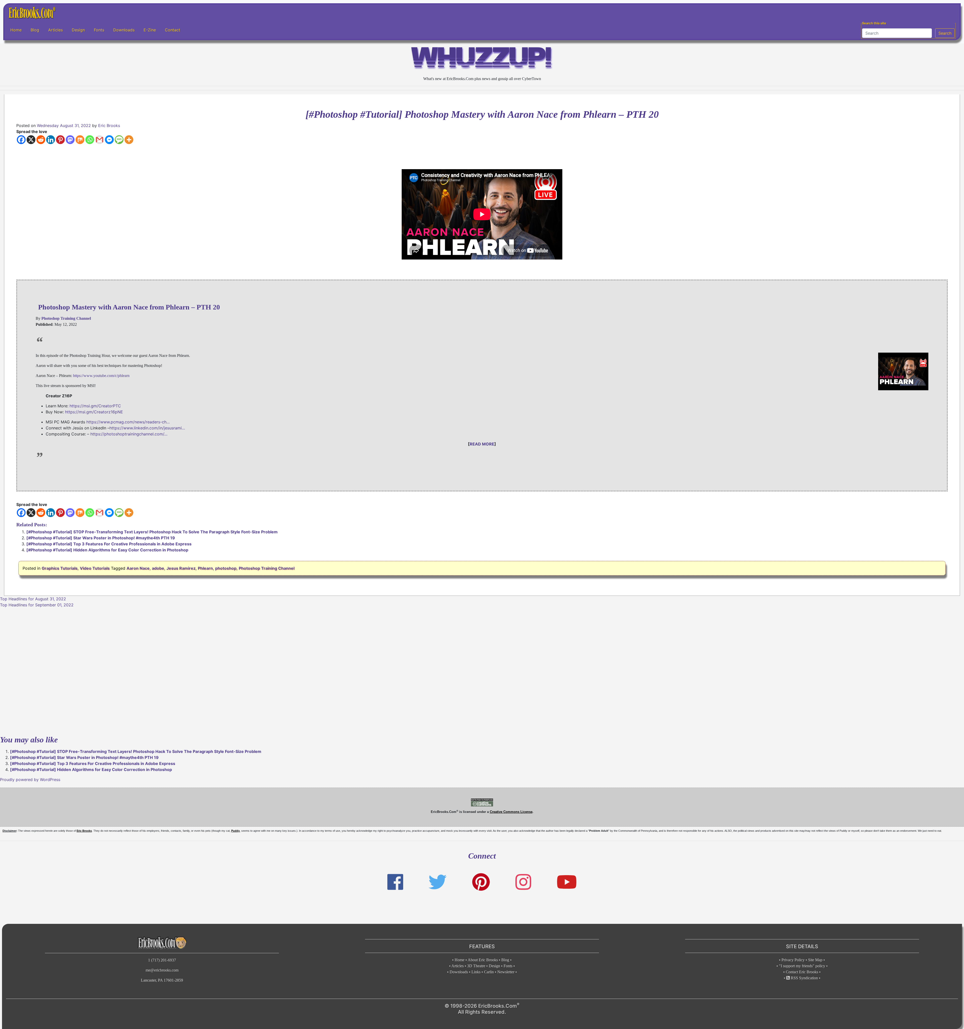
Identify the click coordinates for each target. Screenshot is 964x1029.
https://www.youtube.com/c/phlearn (101, 375)
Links (475, 972)
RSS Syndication (804, 978)
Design (78, 29)
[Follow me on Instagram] (523, 882)
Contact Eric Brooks (802, 972)
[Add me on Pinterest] (481, 882)
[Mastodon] (70, 139)
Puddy (235, 830)
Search (944, 33)
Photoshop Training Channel (266, 568)
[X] (31, 139)
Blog (35, 29)
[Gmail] (99, 139)
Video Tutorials (95, 568)
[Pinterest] (60, 139)
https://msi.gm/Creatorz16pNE (94, 411)
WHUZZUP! (482, 59)
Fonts (99, 29)
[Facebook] (21, 139)
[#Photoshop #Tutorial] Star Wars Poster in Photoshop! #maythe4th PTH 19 (100, 537)
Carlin (489, 972)
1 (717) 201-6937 (162, 960)
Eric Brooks (109, 125)
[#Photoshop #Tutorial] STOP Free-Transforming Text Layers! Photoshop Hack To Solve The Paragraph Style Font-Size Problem (152, 531)
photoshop (225, 568)
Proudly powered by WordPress (30, 779)
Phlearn (205, 568)
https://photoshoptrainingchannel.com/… (128, 433)
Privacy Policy (793, 960)
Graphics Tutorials (60, 568)
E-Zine (150, 29)
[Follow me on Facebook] (395, 882)
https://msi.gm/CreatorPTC (95, 405)
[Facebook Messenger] (109, 139)
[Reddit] (40, 139)
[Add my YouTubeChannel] (567, 882)
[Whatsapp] (89, 139)
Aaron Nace (138, 568)
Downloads (124, 29)
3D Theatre (476, 966)
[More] (129, 139)
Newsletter (505, 972)
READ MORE (482, 443)
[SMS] (119, 139)
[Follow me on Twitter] (437, 882)
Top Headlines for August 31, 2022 (33, 598)
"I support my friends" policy (802, 966)
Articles (55, 29)
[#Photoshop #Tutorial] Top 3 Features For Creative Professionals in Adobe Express (109, 543)
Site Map (815, 960)
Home (16, 29)
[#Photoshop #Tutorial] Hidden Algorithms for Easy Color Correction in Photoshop (107, 549)
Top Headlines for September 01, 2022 (37, 604)
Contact (172, 29)
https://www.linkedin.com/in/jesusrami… (147, 427)
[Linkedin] (50, 139)
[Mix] (80, 139)
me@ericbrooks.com (162, 970)
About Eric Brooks (483, 960)
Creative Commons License (511, 812)
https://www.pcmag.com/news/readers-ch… (128, 421)
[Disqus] (482, 670)
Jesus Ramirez (181, 568)
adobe (158, 568)
